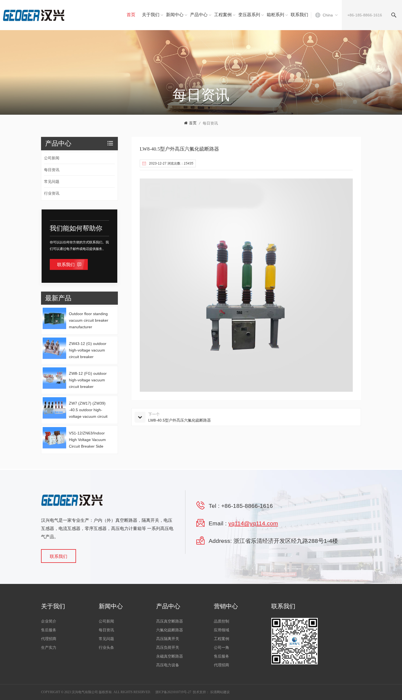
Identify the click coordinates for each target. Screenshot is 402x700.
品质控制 (221, 621)
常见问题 (51, 181)
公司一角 (221, 648)
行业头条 (106, 648)
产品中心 (199, 14)
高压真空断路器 (169, 621)
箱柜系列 (275, 14)
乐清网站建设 (220, 692)
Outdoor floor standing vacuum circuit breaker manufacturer (88, 320)
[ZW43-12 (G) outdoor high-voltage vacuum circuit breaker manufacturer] (54, 348)
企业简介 (48, 621)
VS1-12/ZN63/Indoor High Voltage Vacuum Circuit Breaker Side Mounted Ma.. (87, 440)
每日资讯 (210, 123)
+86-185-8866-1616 (247, 506)
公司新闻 (51, 158)
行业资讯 (51, 193)
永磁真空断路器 (169, 656)
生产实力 (48, 648)
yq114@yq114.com (253, 523)
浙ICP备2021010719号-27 (173, 692)
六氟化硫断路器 (169, 630)
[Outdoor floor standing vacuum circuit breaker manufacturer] (54, 318)
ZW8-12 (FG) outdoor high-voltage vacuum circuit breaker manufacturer (88, 380)
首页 (131, 14)
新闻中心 (174, 14)
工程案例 (223, 14)
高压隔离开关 (167, 639)
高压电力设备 (167, 665)
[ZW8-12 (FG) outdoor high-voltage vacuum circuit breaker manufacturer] (54, 378)
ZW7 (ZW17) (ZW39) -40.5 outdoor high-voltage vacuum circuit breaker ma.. (88, 410)
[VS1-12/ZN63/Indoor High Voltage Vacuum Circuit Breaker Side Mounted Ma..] (54, 437)
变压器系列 (249, 14)
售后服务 (48, 630)
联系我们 (299, 14)
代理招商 (48, 639)
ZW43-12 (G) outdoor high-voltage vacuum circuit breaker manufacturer (87, 350)
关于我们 (150, 14)
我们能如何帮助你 (76, 228)
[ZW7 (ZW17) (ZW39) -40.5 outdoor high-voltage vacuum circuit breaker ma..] (54, 408)
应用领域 (221, 630)
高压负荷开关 (167, 648)
